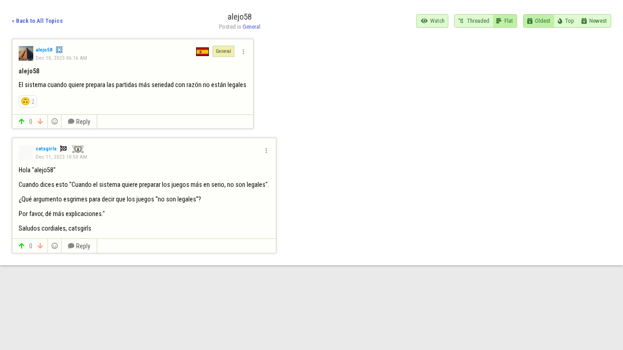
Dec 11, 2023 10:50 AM (61, 157)
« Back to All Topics (37, 20)
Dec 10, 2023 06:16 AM (61, 58)
